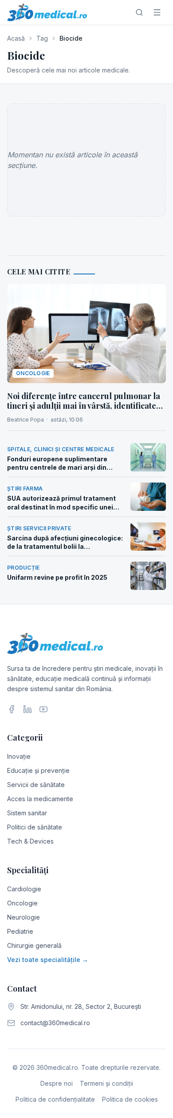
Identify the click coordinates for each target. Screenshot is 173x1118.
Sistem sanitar (27, 813)
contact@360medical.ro (55, 1023)
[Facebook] (11, 709)
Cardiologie (24, 889)
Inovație (19, 756)
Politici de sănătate (34, 827)
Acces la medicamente (40, 798)
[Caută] (139, 12)
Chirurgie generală (34, 945)
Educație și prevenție (38, 770)
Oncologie (22, 903)
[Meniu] (157, 12)
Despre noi (56, 1083)
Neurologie (23, 917)
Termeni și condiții (106, 1083)
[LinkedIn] (27, 709)
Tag (42, 38)
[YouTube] (43, 709)
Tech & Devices (30, 841)
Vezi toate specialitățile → (47, 959)
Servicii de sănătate (36, 784)
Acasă (16, 38)
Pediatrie (20, 931)
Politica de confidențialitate (55, 1099)
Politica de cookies (130, 1099)
